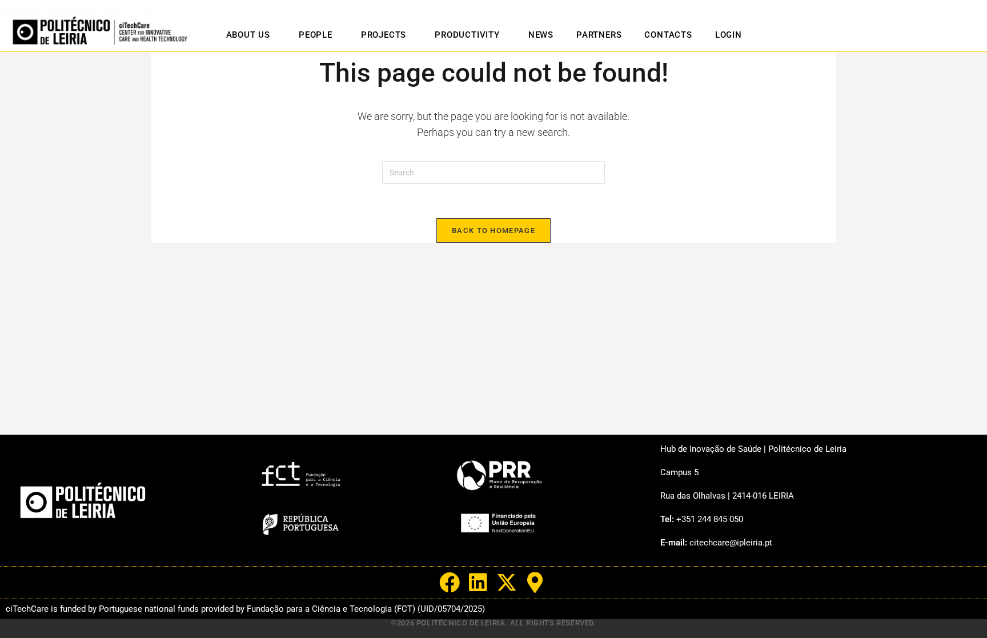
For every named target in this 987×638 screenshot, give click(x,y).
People (315, 35)
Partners (598, 35)
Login (728, 35)
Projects (383, 35)
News (540, 35)
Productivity (467, 35)
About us (248, 35)
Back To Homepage (493, 230)
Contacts (668, 35)
